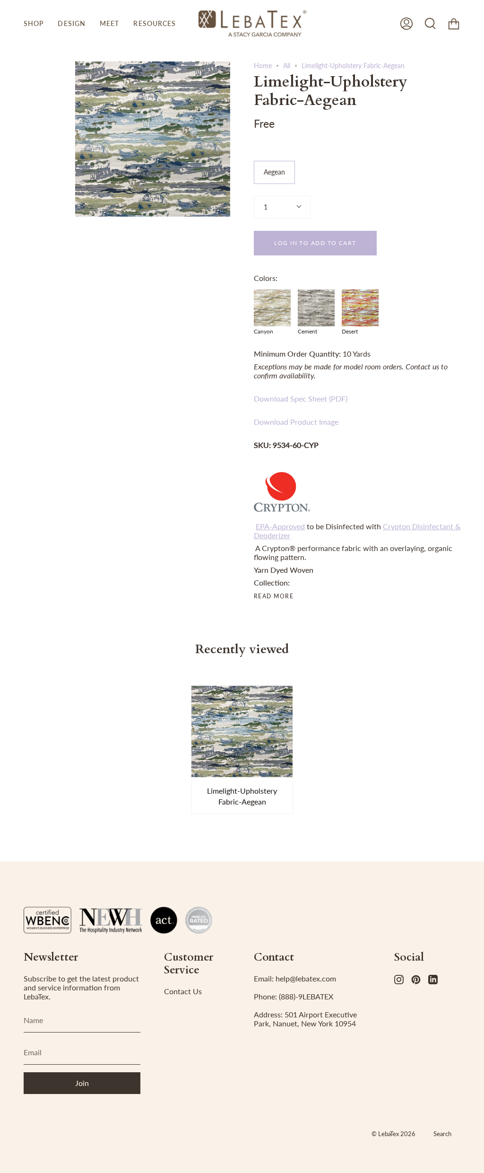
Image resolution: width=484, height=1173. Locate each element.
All (286, 65)
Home (263, 65)
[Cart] (454, 23)
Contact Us (183, 991)
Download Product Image (296, 421)
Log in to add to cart (315, 242)
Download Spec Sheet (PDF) (300, 398)
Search (442, 1134)
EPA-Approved (280, 526)
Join (82, 1082)
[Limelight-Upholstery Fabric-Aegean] (242, 731)
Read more (274, 596)
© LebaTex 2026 (393, 1134)
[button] (34, 23)
